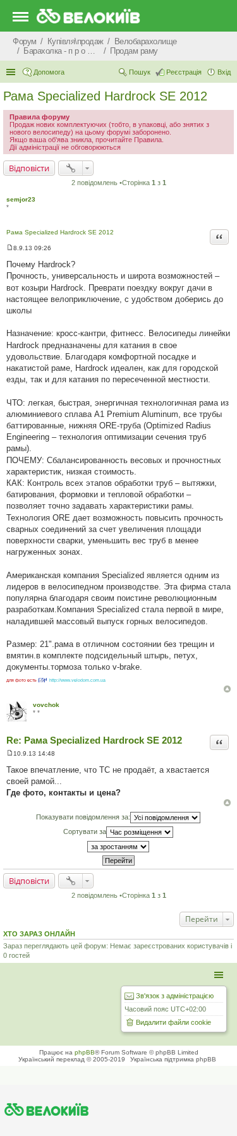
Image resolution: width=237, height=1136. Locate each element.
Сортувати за (84, 831)
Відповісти (29, 168)
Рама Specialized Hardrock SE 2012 (105, 96)
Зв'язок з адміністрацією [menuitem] (175, 996)
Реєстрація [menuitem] (184, 72)
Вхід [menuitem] (224, 72)
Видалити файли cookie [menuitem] (173, 1022)
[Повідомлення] (9, 248)
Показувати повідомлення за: (83, 817)
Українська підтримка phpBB (173, 1059)
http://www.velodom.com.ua (77, 680)
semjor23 (20, 199)
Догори (227, 689)
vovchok (46, 704)
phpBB (85, 1052)
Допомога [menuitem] (48, 72)
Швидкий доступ (12, 72)
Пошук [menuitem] (139, 72)
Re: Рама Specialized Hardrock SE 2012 (94, 740)
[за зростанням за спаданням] (118, 846)
